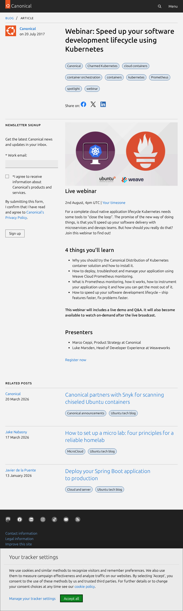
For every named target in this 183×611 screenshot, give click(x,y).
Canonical (28, 29)
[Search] (159, 6)
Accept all (71, 598)
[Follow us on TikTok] (55, 520)
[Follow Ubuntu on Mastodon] (8, 520)
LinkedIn (103, 104)
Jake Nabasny (16, 432)
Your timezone (113, 203)
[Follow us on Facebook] (20, 520)
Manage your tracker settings (32, 598)
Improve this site (18, 544)
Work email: (17, 155)
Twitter (93, 104)
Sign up (15, 233)
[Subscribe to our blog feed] (78, 520)
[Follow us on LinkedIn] (32, 520)
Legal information (19, 539)
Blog (9, 18)
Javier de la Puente (20, 470)
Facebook (83, 104)
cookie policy (85, 586)
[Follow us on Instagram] (43, 520)
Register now (75, 360)
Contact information (21, 533)
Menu (173, 6)
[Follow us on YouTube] (67, 520)
